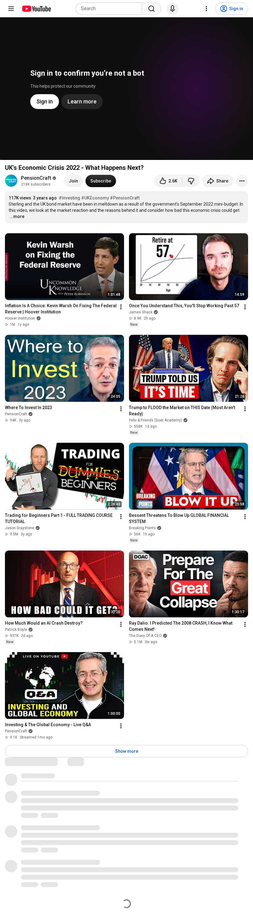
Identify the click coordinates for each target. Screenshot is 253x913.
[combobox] (110, 8)
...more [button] (17, 216)
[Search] (151, 8)
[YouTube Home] (36, 8)
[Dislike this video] (191, 181)
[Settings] (206, 8)
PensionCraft (36, 178)
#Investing (69, 197)
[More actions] (242, 181)
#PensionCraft (124, 197)
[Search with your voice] (172, 8)
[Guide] (11, 8)
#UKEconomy (95, 197)
